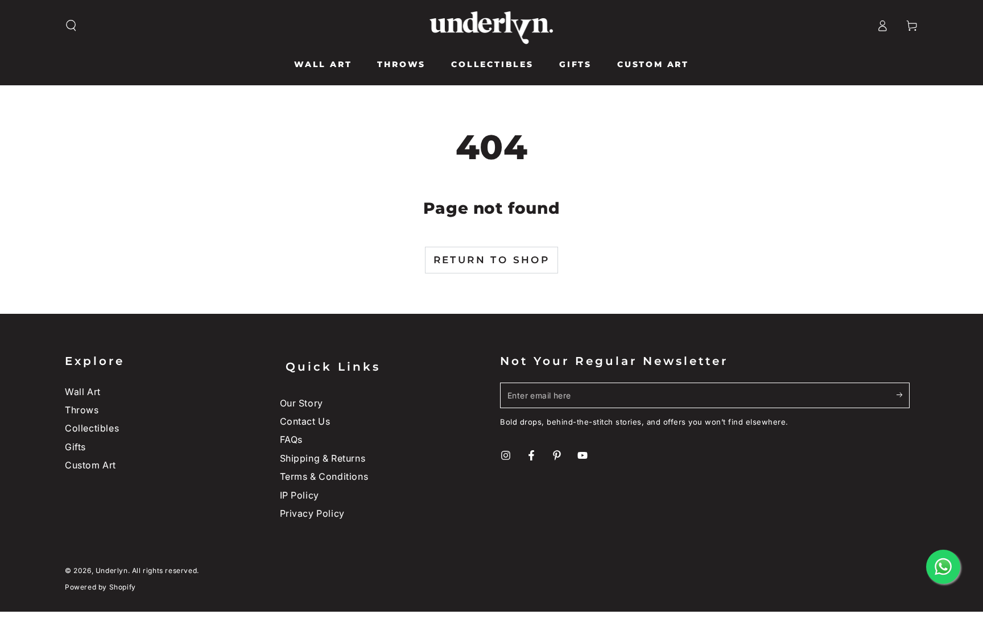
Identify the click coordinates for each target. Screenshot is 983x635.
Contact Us (305, 421)
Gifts (75, 447)
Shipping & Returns (323, 458)
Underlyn (112, 570)
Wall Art (83, 391)
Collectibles (92, 428)
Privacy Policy (312, 513)
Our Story (301, 403)
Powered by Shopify (100, 587)
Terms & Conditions (324, 476)
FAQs (291, 439)
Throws (82, 410)
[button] (71, 25)
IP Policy (299, 495)
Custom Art (90, 465)
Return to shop (491, 259)
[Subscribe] (903, 395)
